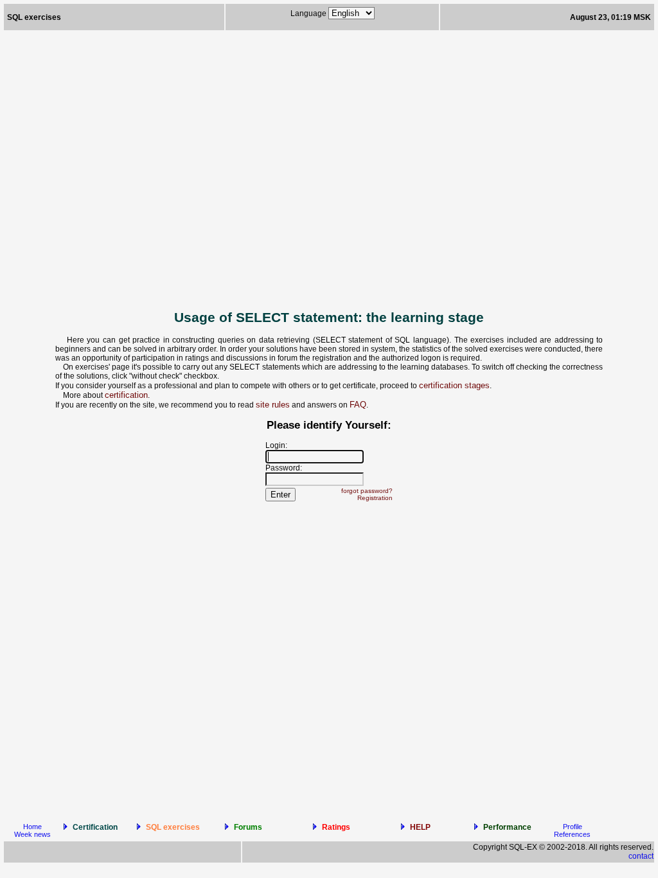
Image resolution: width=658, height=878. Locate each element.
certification (126, 395)
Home (32, 826)
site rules (273, 404)
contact (641, 856)
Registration (375, 497)
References (572, 834)
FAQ (358, 404)
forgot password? (367, 490)
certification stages (454, 385)
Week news (32, 834)
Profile (572, 826)
